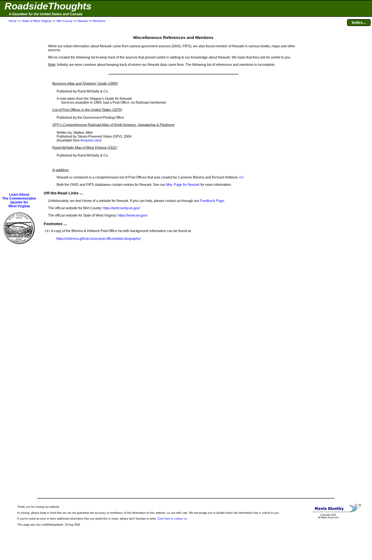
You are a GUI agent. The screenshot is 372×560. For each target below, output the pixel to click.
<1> (241, 177)
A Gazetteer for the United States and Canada (45, 14)
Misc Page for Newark (183, 184)
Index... (359, 22)
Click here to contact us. (172, 518)
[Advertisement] (19, 107)
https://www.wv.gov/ (132, 215)
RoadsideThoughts (48, 6)
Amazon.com (90, 140)
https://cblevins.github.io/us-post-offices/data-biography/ (98, 238)
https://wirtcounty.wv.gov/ (121, 208)
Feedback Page (212, 201)
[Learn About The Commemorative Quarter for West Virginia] (19, 247)
